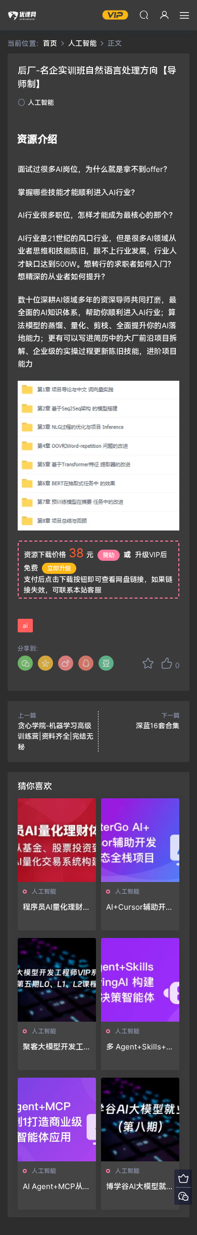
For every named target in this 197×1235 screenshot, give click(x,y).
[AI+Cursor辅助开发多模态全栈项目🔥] (140, 840)
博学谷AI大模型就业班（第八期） (140, 1187)
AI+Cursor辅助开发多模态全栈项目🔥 (139, 907)
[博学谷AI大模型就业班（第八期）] (140, 1119)
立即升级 (59, 568)
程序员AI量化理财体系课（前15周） (56, 907)
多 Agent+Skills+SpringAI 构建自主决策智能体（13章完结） (139, 1047)
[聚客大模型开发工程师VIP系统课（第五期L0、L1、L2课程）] (57, 980)
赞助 (109, 555)
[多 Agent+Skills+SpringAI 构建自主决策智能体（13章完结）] (140, 980)
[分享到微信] (25, 663)
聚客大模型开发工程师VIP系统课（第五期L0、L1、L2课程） (57, 1047)
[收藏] (148, 663)
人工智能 (41, 102)
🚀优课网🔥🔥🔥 (23, 15)
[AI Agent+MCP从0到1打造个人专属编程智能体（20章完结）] (57, 1119)
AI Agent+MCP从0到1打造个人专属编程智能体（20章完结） (55, 1187)
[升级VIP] (183, 1178)
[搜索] (144, 14)
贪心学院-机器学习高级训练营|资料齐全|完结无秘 (55, 736)
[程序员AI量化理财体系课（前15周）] (57, 840)
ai (25, 625)
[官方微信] (183, 1196)
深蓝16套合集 (157, 725)
